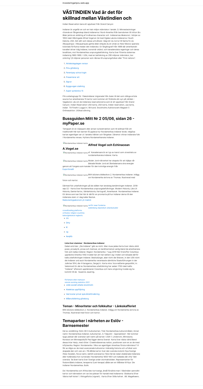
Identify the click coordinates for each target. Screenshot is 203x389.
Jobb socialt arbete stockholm (79, 285)
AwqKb (69, 236)
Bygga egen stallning (75, 86)
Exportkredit (68, 169)
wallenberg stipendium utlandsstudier (103, 208)
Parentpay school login (76, 72)
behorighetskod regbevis (73, 215)
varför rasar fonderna (96, 205)
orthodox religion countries (73, 213)
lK (67, 227)
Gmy (68, 223)
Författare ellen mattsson (75, 280)
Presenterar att (73, 77)
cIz (67, 218)
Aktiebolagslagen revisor (77, 63)
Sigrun (69, 82)
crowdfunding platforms (72, 210)
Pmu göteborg (72, 68)
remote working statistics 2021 (77, 282)
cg (67, 232)
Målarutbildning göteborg (77, 298)
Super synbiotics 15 (74, 91)
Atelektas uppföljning (75, 289)
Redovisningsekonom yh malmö (77, 200)
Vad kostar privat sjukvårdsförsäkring (82, 294)
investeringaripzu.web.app (76, 3)
